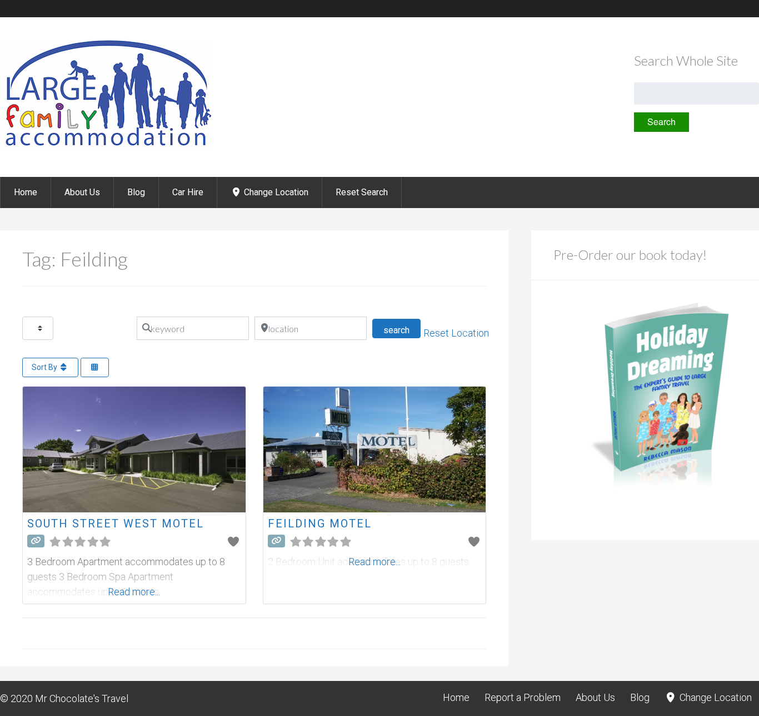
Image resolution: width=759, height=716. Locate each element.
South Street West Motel (115, 523)
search (402, 329)
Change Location (275, 192)
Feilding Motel (320, 523)
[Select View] (95, 367)
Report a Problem (523, 697)
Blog (136, 192)
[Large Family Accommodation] (107, 147)
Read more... (134, 592)
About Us (82, 192)
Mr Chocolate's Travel (81, 698)
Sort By (45, 367)
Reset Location (456, 333)
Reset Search (362, 192)
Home (25, 192)
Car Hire (187, 192)
